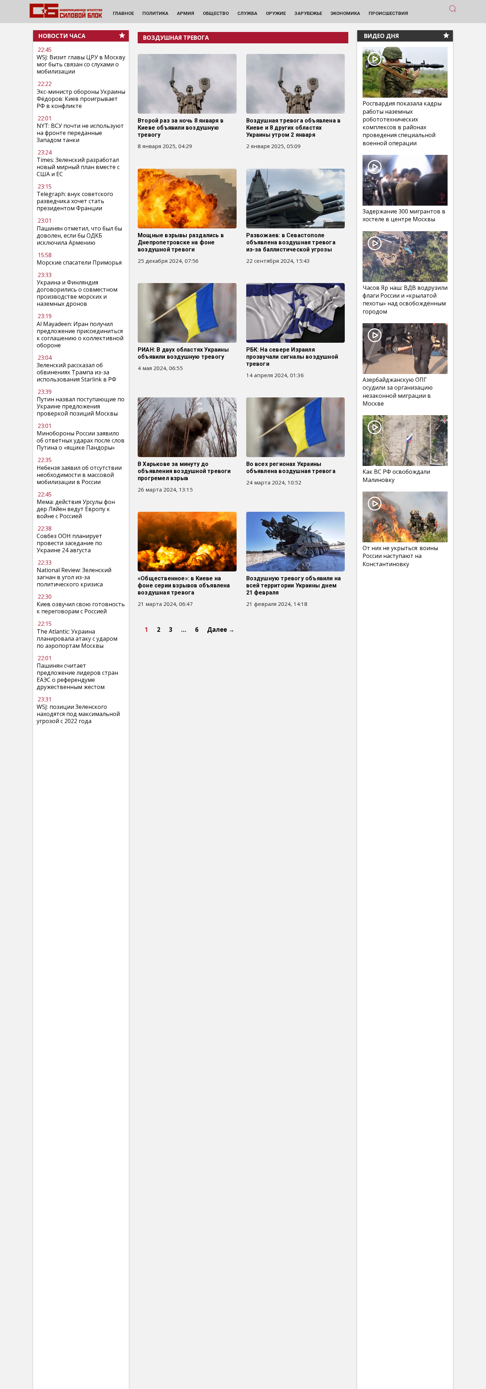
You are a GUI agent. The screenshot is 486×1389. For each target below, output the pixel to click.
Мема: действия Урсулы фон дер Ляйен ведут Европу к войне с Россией (76, 509)
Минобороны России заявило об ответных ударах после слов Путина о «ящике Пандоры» (81, 440)
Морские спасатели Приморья (79, 262)
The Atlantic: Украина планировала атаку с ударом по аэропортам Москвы (77, 638)
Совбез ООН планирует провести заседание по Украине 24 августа (69, 543)
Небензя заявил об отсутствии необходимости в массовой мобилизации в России (79, 474)
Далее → (220, 629)
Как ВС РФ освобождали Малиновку (396, 475)
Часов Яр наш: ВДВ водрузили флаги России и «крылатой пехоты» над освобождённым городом (405, 299)
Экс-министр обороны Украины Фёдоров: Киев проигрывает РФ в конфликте (81, 98)
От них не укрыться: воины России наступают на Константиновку (400, 556)
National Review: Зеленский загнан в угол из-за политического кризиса (74, 577)
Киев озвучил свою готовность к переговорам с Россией (81, 608)
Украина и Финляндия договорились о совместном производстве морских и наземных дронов (77, 293)
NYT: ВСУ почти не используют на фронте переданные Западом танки (80, 132)
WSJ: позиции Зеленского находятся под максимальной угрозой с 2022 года (78, 714)
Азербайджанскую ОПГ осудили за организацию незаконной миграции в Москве (398, 391)
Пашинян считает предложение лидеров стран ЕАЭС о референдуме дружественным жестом (77, 676)
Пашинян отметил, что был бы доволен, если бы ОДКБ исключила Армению (79, 235)
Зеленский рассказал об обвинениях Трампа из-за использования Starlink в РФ (76, 372)
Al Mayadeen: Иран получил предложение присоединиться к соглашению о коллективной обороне (80, 334)
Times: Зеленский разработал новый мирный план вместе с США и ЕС (78, 167)
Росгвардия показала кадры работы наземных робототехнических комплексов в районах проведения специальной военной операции (402, 123)
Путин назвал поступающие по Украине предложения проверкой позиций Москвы (81, 406)
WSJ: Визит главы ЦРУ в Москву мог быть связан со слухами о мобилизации (81, 64)
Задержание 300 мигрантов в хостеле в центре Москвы (404, 215)
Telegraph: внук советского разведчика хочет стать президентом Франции (75, 201)
